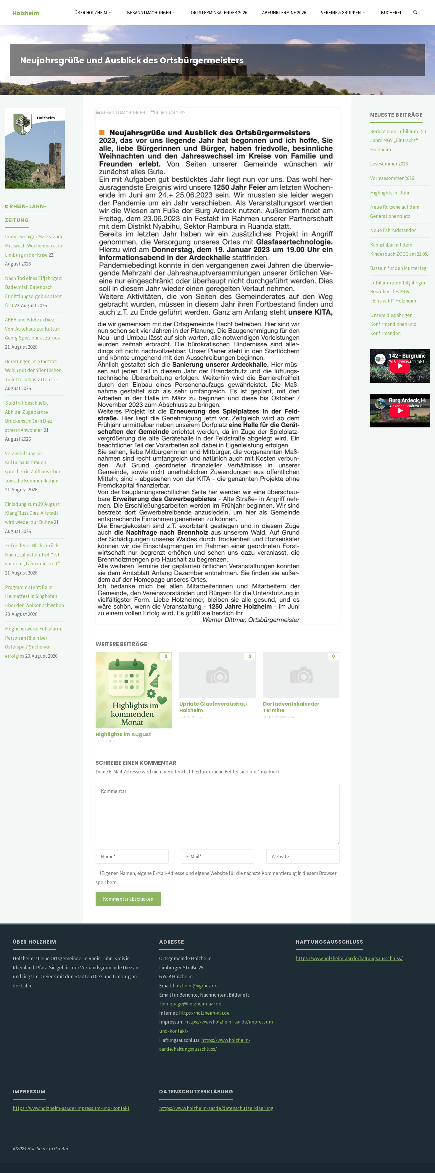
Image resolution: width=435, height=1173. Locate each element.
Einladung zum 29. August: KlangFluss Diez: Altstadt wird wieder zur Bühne (33, 513)
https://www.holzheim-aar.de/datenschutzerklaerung (216, 1108)
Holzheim (26, 13)
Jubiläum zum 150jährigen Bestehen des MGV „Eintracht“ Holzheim (398, 291)
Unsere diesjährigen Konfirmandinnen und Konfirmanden (393, 324)
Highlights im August (123, 734)
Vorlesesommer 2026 (392, 178)
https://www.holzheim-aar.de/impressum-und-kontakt (71, 1108)
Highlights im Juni (389, 192)
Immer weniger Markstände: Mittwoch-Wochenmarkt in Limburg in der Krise (35, 245)
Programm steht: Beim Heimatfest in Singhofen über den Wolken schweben (34, 596)
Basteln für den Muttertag (398, 268)
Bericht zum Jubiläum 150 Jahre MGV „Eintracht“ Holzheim (398, 140)
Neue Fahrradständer (393, 230)
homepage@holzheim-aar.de (190, 1003)
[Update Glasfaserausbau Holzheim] (217, 674)
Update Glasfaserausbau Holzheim (213, 707)
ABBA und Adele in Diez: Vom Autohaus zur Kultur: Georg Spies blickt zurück (32, 328)
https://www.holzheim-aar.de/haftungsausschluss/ (349, 958)
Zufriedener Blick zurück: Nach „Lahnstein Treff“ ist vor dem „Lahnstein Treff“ (32, 554)
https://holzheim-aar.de (204, 1013)
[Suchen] (415, 12)
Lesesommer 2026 (389, 163)
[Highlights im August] (134, 689)
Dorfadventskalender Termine (291, 707)
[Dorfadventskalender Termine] (301, 674)
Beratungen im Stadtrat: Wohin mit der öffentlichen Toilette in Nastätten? (33, 370)
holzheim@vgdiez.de (195, 985)
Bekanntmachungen (123, 112)
